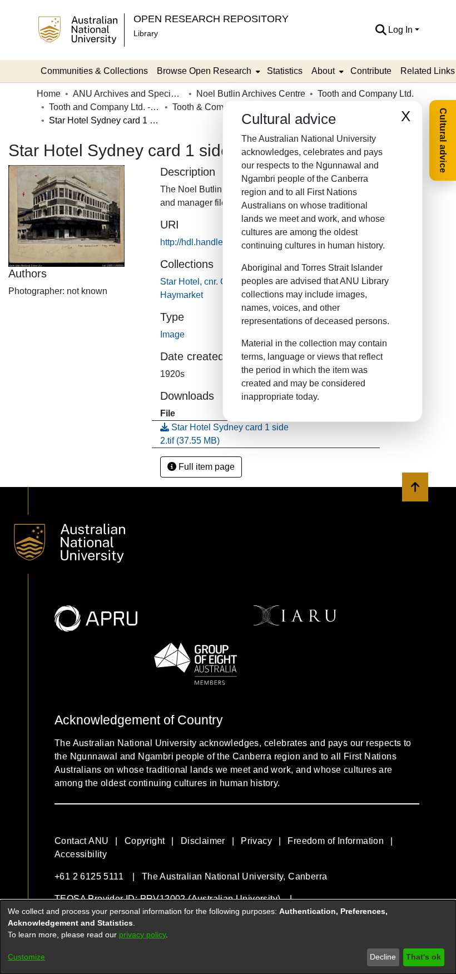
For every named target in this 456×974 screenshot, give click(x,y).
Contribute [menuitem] (370, 71)
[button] (381, 30)
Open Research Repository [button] (211, 18)
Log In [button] (401, 29)
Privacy (256, 841)
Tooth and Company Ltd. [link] (366, 93)
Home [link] (49, 93)
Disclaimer (203, 841)
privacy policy (142, 934)
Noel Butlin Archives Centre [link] (250, 93)
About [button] (323, 71)
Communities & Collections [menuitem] (94, 71)
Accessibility (80, 854)
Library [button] (145, 33)
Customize (26, 956)
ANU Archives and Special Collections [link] (128, 93)
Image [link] (172, 334)
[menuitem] (207, 71)
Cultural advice (443, 140)
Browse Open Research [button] (204, 71)
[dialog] (228, 937)
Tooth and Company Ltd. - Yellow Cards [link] (104, 107)
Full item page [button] (205, 466)
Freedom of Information (336, 841)
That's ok (423, 956)
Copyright (145, 841)
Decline (383, 956)
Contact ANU (81, 841)
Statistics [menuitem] (285, 71)
